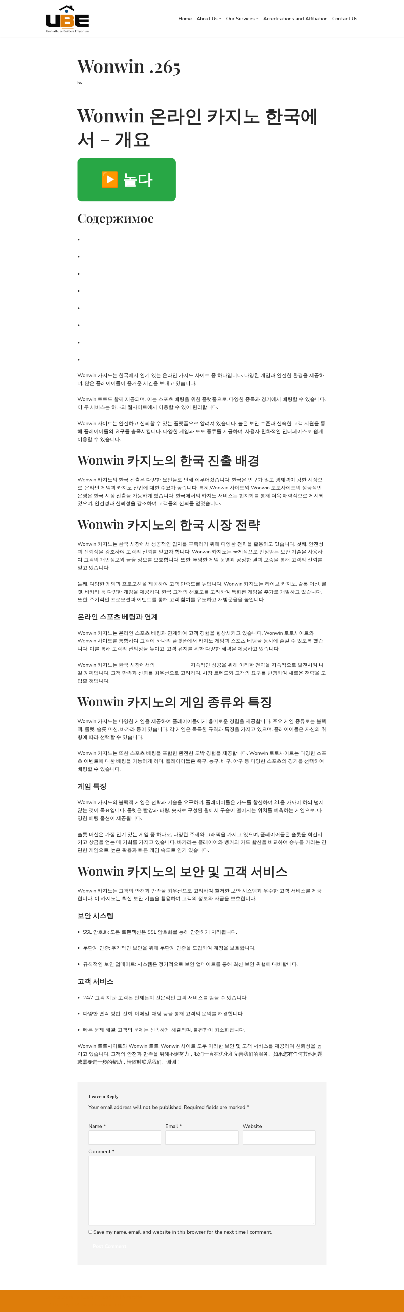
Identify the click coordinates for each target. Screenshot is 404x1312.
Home (185, 18)
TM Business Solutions (97, 1304)
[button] (220, 18)
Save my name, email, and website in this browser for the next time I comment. (182, 1232)
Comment (101, 1151)
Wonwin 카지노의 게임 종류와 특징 (137, 289)
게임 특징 (97, 307)
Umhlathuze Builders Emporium (82, 1297)
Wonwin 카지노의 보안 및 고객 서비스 (141, 324)
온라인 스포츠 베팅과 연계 (123, 272)
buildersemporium (100, 83)
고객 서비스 (101, 358)
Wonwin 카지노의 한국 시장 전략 (133, 255)
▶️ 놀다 (127, 180)
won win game (172, 665)
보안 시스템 (101, 341)
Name (97, 1126)
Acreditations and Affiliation (295, 18)
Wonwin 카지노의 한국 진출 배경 (133, 238)
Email (173, 1126)
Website (252, 1126)
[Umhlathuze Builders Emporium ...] (69, 18)
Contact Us (345, 18)
